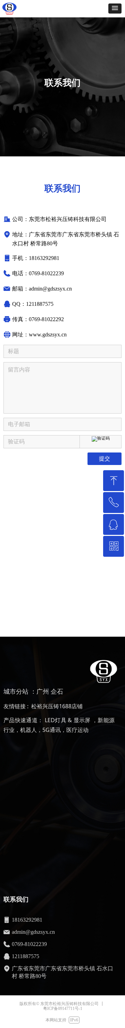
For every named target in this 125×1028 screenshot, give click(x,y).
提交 (104, 459)
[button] (115, 8)
